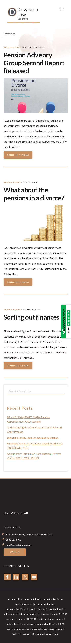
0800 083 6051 (13, 539)
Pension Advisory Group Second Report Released (34, 63)
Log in (56, 634)
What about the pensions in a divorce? (34, 194)
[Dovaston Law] (23, 21)
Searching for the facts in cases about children (32, 437)
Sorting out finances (31, 317)
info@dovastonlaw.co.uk (18, 545)
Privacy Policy (15, 599)
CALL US (14, 552)
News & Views (12, 47)
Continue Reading (18, 155)
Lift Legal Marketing (41, 634)
